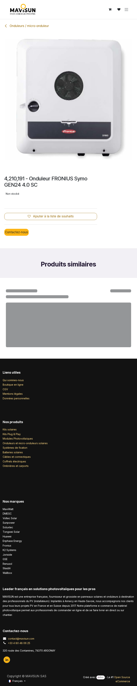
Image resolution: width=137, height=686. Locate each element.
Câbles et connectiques (17, 456)
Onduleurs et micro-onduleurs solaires (25, 443)
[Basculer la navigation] (126, 9)
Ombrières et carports (16, 465)
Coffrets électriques (14, 461)
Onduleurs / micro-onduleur (29, 26)
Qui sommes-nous (13, 380)
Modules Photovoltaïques (18, 438)
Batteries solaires (13, 452)
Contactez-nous (16, 232)
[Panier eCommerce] (110, 9)
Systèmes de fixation (15, 447)
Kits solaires (10, 429)
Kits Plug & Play (12, 434)
